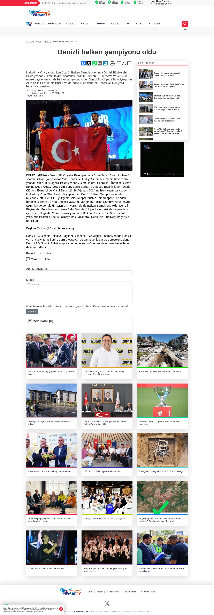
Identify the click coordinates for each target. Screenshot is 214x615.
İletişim (100, 592)
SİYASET (85, 24)
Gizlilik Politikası (130, 592)
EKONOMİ (100, 24)
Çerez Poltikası (113, 592)
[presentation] (89, 3)
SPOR (127, 24)
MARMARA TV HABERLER (48, 24)
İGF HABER (154, 24)
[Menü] (185, 30)
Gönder (32, 311)
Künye (90, 592)
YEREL (139, 24)
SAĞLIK (115, 24)
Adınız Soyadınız (37, 268)
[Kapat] (61, 609)
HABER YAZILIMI (81, 612)
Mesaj (30, 279)
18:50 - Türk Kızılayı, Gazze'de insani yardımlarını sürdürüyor (66, 3)
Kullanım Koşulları (148, 592)
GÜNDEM (70, 24)
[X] (107, 603)
